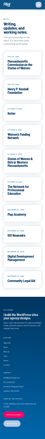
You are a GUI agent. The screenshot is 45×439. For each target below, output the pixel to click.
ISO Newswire (16, 235)
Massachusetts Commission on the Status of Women (20, 64)
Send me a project (14, 415)
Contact (6, 365)
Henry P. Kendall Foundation (18, 90)
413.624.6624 (9, 382)
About (5, 360)
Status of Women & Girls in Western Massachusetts (20, 162)
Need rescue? (12, 424)
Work (5, 347)
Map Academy (17, 214)
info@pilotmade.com (11, 378)
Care (5, 356)
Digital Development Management (21, 258)
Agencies (7, 343)
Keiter (12, 113)
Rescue (6, 352)
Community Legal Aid (21, 281)
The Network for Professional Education (18, 189)
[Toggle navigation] (39, 5)
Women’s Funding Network (19, 136)
